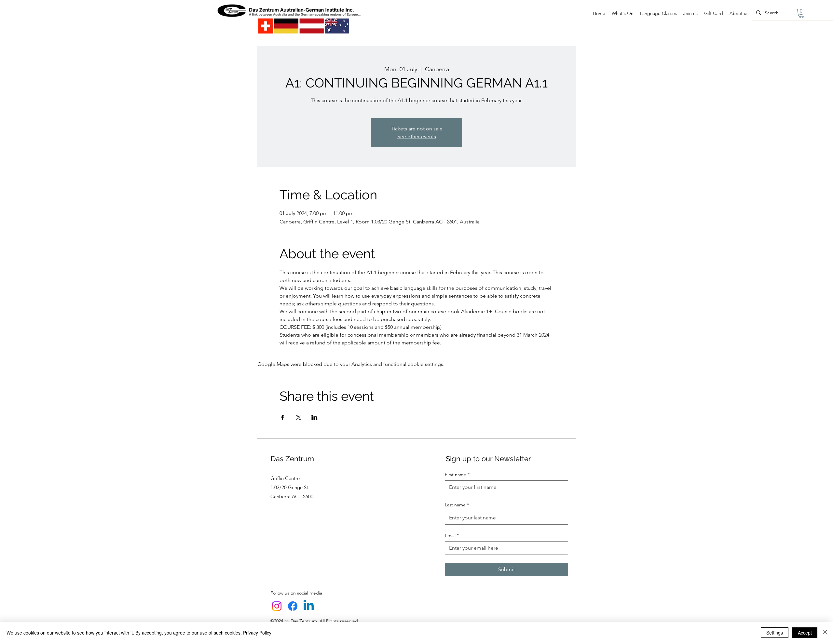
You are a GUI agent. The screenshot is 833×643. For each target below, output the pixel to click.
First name (457, 474)
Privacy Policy (257, 632)
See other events (416, 136)
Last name (457, 505)
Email (452, 535)
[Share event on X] (298, 417)
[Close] (825, 632)
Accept (805, 632)
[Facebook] (292, 606)
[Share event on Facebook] (283, 417)
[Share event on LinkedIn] (314, 417)
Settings (774, 632)
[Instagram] (276, 606)
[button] (801, 13)
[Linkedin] (308, 606)
